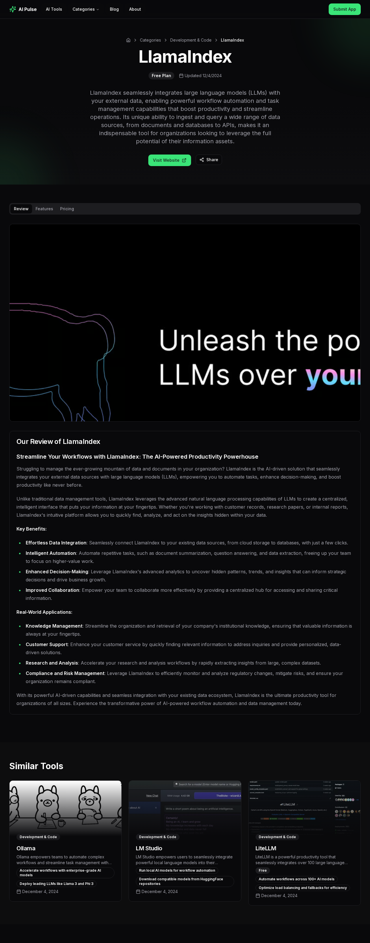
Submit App (344, 9)
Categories (84, 9)
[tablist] (185, 209)
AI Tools (54, 9)
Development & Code (191, 40)
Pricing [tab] (67, 208)
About (135, 9)
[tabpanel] (185, 474)
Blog (114, 9)
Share (212, 159)
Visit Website (166, 160)
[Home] (128, 40)
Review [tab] (21, 208)
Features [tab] (44, 208)
